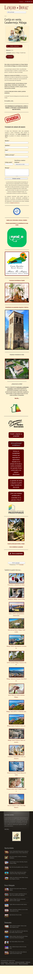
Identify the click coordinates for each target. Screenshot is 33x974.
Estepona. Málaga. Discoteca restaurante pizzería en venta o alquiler (17, 899)
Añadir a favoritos (14, 46)
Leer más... (6, 829)
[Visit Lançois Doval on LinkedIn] (29, 2)
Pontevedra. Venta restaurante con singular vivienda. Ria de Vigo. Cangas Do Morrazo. (17, 873)
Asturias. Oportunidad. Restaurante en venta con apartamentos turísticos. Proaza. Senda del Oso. (18, 852)
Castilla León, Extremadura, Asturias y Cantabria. (16, 220)
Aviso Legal (11, 962)
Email (6, 150)
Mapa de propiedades (23, 963)
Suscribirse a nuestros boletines (19, 161)
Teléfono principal (10, 155)
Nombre (7, 141)
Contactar (21, 2)
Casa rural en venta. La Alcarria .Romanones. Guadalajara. (18, 857)
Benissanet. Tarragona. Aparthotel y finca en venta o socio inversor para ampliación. (18, 894)
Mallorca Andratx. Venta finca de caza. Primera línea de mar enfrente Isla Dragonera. (18, 937)
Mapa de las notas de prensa (11, 963)
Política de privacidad (19, 962)
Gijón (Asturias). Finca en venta (15, 915)
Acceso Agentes (4, 962)
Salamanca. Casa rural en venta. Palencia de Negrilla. (18, 889)
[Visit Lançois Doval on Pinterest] (31, 2)
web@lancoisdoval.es (14, 203)
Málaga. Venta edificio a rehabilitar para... (16, 711)
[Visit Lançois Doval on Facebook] (26, 2)
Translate (21, 565)
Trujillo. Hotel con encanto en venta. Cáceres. (18, 904)
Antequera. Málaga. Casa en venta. (16, 599)
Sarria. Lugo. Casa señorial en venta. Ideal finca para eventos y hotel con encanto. (18, 931)
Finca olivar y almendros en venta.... (16, 585)
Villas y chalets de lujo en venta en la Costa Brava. (17, 947)
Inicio (5, 16)
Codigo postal (8, 162)
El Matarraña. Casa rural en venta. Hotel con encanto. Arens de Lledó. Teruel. (18, 952)
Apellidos (7, 145)
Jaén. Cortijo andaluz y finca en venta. (16, 941)
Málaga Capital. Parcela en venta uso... (16, 726)
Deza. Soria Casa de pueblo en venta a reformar (18, 867)
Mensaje (7, 168)
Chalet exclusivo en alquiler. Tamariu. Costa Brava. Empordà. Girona (17, 926)
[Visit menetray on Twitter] (28, 2)
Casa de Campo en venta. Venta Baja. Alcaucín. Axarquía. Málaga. (18, 862)
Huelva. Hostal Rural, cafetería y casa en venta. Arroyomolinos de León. (18, 910)
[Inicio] (16, 8)
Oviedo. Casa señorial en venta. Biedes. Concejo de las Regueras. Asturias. (18, 878)
